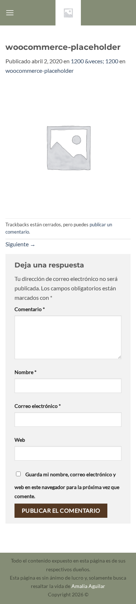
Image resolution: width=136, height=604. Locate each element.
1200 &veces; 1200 (94, 60)
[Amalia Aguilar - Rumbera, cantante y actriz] (68, 12)
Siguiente (20, 244)
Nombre (26, 372)
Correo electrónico (38, 406)
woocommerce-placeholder (39, 70)
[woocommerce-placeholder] (68, 145)
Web (20, 440)
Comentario (30, 309)
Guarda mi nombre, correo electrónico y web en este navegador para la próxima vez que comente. (67, 485)
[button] (9, 12)
